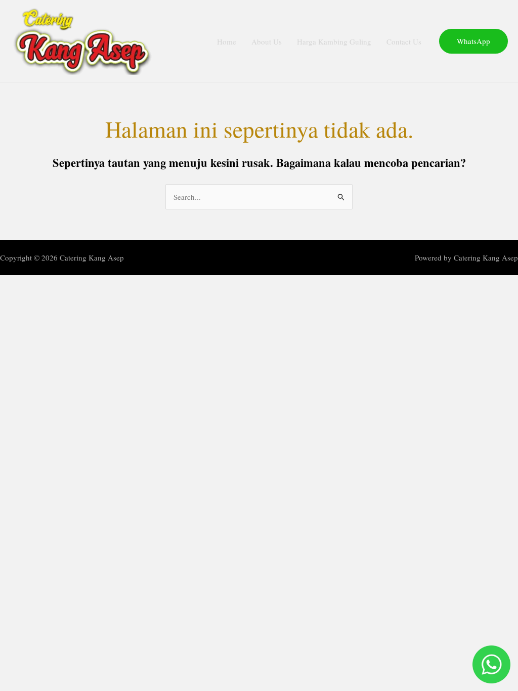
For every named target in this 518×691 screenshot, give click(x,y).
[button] (473, 41)
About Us (266, 41)
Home (226, 41)
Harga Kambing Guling (334, 41)
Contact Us (403, 41)
